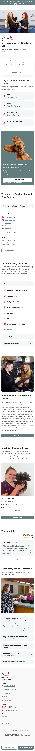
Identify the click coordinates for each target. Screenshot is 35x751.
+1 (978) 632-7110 (9, 686)
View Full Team (17, 517)
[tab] (15, 510)
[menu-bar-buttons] (32, 8)
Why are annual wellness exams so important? (15, 638)
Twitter (6, 697)
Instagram (7, 700)
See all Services (7, 329)
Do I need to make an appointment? (11, 654)
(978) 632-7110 (9, 747)
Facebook (7, 693)
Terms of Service (11, 730)
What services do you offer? (14, 662)
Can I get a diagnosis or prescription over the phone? (14, 620)
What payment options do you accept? (15, 646)
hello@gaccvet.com (10, 689)
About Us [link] (4, 717)
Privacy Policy (24, 730)
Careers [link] (3, 720)
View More (17, 435)
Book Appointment (26, 747)
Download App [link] (5, 723)
